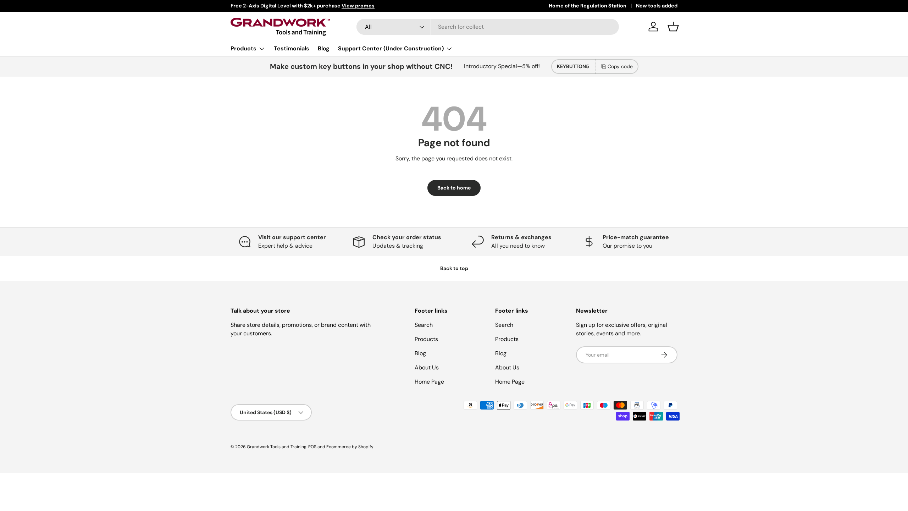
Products (243, 48)
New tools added (656, 5)
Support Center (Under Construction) (391, 48)
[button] (673, 26)
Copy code (620, 66)
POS (312, 447)
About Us (427, 367)
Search (424, 325)
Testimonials (291, 48)
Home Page (429, 381)
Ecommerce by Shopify (349, 447)
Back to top (454, 268)
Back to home (454, 188)
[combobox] (487, 27)
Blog (324, 48)
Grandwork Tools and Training (276, 447)
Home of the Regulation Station (587, 5)
